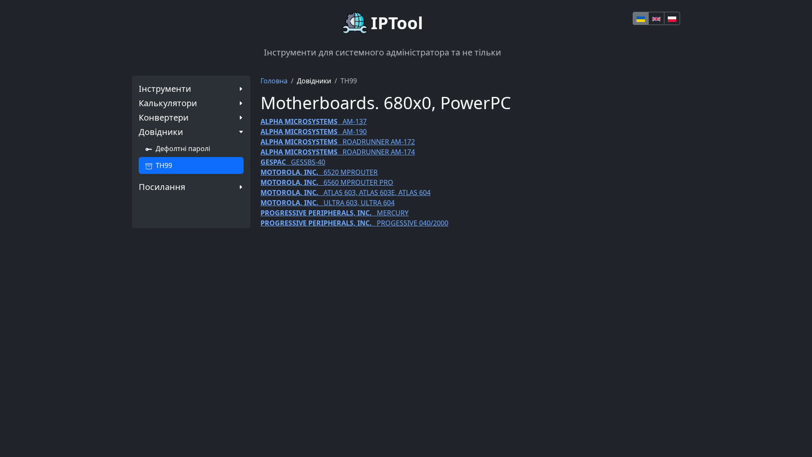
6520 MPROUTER (319, 172)
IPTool (397, 22)
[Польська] (672, 18)
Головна (274, 80)
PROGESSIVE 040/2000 (354, 223)
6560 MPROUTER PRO (327, 182)
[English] (656, 18)
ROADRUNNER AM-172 (338, 141)
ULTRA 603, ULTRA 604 (328, 202)
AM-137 (314, 121)
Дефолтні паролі (183, 148)
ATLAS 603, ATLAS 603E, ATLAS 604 (346, 192)
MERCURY (335, 212)
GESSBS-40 (293, 162)
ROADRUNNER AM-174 (338, 152)
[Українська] (641, 18)
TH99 (164, 165)
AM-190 (314, 131)
